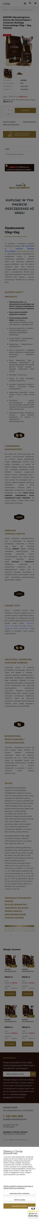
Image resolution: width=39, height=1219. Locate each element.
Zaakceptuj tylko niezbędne (19, 1193)
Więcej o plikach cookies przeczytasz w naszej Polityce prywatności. (18, 1187)
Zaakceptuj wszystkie (19, 1206)
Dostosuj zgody (19, 1200)
